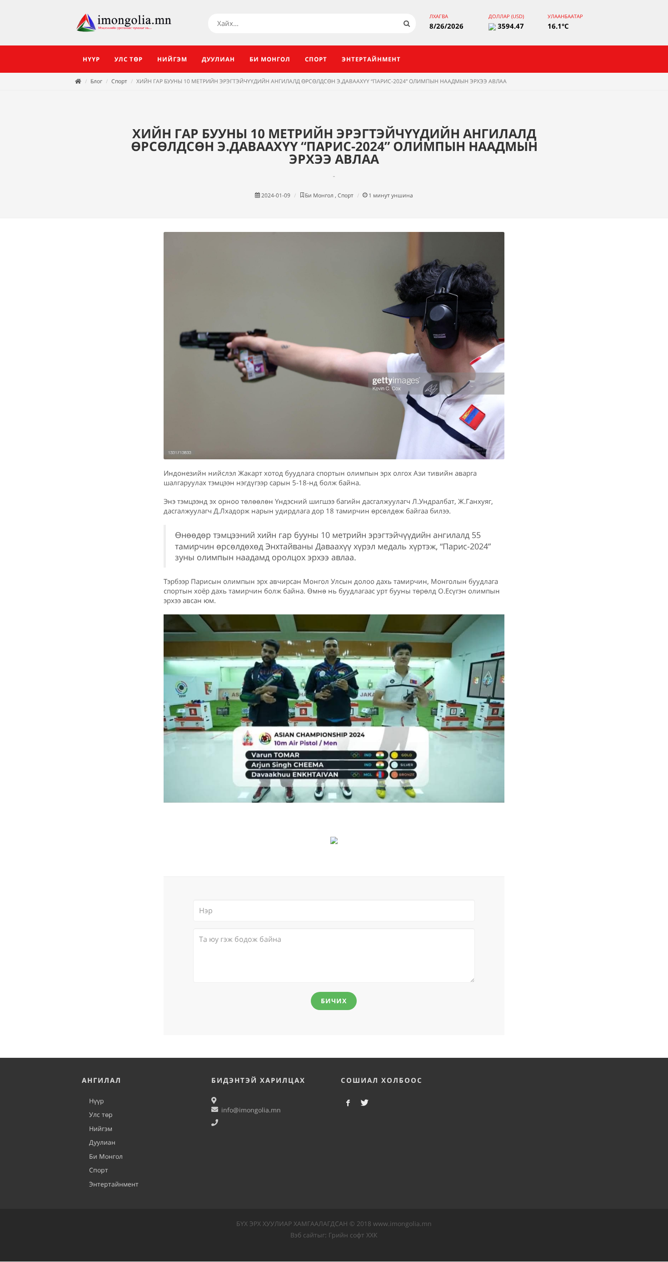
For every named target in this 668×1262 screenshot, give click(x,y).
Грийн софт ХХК (353, 1235)
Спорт (119, 81)
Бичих (334, 1000)
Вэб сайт (303, 1235)
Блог (96, 81)
